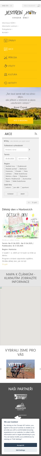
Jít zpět (34, 202)
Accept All (20, 445)
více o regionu (20, 120)
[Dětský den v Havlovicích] (20, 238)
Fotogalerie (6, 29)
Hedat (39, 6)
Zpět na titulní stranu (20, 14)
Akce (10, 49)
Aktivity (12, 83)
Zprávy (12, 40)
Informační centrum (9, 26)
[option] (20, 369)
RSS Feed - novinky (36, 133)
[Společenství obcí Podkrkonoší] (20, 406)
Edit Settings (20, 450)
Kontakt (5, 32)
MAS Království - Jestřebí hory (7, 6)
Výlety (11, 66)
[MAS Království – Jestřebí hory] (20, 395)
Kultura (12, 74)
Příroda (12, 57)
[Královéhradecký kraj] (20, 416)
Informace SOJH (8, 23)
